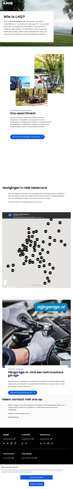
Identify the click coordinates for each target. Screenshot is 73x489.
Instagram (11, 442)
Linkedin (4, 442)
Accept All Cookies (36, 477)
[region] (36, 476)
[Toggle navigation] (70, 4)
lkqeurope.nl (45, 439)
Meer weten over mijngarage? (21, 392)
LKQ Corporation (28, 458)
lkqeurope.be (8, 439)
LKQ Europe (7, 458)
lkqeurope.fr (26, 439)
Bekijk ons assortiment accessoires (26, 137)
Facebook (8, 442)
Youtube (15, 442)
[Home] (6, 4)
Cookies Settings (36, 484)
